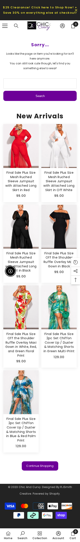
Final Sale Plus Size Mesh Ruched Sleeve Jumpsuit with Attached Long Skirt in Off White (58, 181)
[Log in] (62, 26)
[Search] (16, 25)
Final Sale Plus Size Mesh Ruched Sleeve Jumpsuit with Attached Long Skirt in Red (20, 181)
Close (76, 10)
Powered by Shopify (46, 493)
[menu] (5, 25)
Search (40, 96)
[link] (22, 535)
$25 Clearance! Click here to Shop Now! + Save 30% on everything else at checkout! (40, 10)
